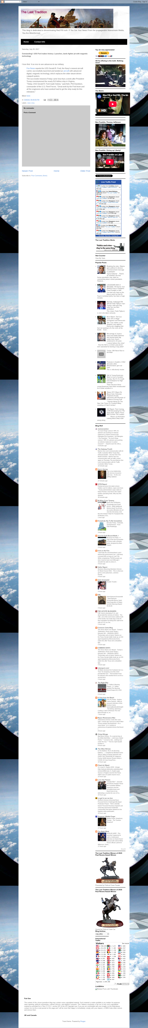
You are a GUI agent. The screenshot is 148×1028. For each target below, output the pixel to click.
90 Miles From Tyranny (106, 500)
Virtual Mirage (103, 734)
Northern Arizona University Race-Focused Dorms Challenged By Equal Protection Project (110, 802)
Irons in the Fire (103, 551)
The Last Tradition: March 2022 (105, 232)
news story (31, 103)
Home (26, 42)
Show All (123, 849)
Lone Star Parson (104, 780)
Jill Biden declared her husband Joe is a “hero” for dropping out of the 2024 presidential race (110, 672)
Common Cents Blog (105, 628)
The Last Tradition (112, 192)
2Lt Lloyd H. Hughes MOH (106, 767)
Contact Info (39, 42)
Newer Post (27, 171)
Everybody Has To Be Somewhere (110, 521)
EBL (99, 595)
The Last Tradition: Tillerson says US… (108, 217)
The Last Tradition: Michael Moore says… (108, 207)
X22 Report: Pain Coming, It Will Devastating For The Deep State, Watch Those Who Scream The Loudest (116, 411)
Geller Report (102, 567)
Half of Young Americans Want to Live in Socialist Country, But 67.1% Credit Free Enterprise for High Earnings (115, 378)
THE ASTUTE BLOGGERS (107, 611)
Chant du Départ (103, 765)
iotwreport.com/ (103, 668)
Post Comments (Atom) (39, 176)
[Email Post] (44, 100)
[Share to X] (53, 100)
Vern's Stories (103, 469)
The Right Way (103, 683)
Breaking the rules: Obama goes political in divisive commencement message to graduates (116, 269)
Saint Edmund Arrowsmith (115, 597)
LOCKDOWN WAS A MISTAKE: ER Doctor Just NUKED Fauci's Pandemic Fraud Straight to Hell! (116, 287)
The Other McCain (104, 749)
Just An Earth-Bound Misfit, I (108, 536)
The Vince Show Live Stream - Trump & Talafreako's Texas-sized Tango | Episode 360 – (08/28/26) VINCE (110, 631)
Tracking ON (115, 235)
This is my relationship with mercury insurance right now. (114, 473)
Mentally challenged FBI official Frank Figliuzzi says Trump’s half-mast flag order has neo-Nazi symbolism (116, 305)
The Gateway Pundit (105, 449)
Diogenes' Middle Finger (106, 816)
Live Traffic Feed (108, 182)
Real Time (107, 235)
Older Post (85, 171)
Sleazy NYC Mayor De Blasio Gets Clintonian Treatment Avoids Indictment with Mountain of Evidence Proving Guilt (116, 395)
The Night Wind (103, 831)
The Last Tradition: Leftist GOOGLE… (107, 187)
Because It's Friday (113, 537)
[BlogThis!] (51, 100)
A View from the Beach (106, 698)
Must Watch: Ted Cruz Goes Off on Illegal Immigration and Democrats (116, 318)
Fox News (31, 68)
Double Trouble (112, 582)
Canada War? (111, 782)
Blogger (82, 1021)
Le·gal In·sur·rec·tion (105, 798)
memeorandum (103, 429)
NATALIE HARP (112, 833)
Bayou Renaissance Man (106, 718)
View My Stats (100, 258)
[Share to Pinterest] (57, 100)
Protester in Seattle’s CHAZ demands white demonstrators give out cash (116, 364)
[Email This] (49, 100)
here (28, 96)
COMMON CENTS (104, 648)
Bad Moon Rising (103, 736)
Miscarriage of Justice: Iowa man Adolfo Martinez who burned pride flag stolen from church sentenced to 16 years (115, 337)
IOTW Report (102, 484)
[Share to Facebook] (55, 100)
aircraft (66, 71)
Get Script (101, 235)
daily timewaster (103, 580)
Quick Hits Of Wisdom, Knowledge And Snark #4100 (114, 504)
